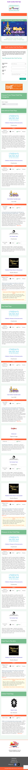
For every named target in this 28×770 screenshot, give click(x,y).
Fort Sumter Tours (14, 236)
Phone (19, 131)
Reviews (23, 131)
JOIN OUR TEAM (14, 762)
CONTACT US (14, 760)
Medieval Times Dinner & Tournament (13, 270)
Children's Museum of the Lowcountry (14, 122)
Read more (19, 225)
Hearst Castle (14, 710)
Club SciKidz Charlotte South (13, 199)
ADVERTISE (14, 758)
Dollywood (13, 433)
